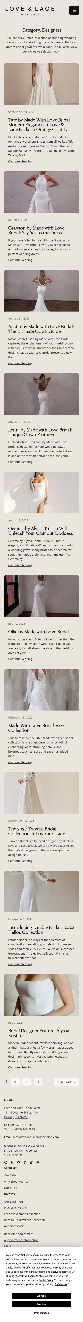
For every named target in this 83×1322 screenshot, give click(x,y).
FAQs (7, 1246)
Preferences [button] (61, 1284)
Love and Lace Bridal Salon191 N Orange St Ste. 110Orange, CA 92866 (22, 1112)
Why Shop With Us (16, 1181)
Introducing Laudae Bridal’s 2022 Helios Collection (41, 930)
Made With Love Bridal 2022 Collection (36, 728)
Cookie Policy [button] (46, 1280)
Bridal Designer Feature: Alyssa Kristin (39, 1033)
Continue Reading (20, 161)
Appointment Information (21, 1240)
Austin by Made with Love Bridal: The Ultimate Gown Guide (41, 329)
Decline (41, 1304)
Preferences (41, 1313)
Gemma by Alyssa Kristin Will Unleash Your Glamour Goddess (40, 531)
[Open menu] (74, 10)
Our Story (10, 1188)
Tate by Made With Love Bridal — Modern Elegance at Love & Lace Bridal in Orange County (41, 124)
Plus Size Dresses (15, 1208)
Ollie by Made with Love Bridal (38, 631)
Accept (41, 1295)
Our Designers (14, 1201)
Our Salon (11, 1175)
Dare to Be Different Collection (24, 1220)
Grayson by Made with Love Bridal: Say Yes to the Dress (36, 230)
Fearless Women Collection (22, 1214)
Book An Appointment (18, 1234)
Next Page (66, 1082)
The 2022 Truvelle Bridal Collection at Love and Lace (36, 831)
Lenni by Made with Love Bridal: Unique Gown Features (40, 432)
